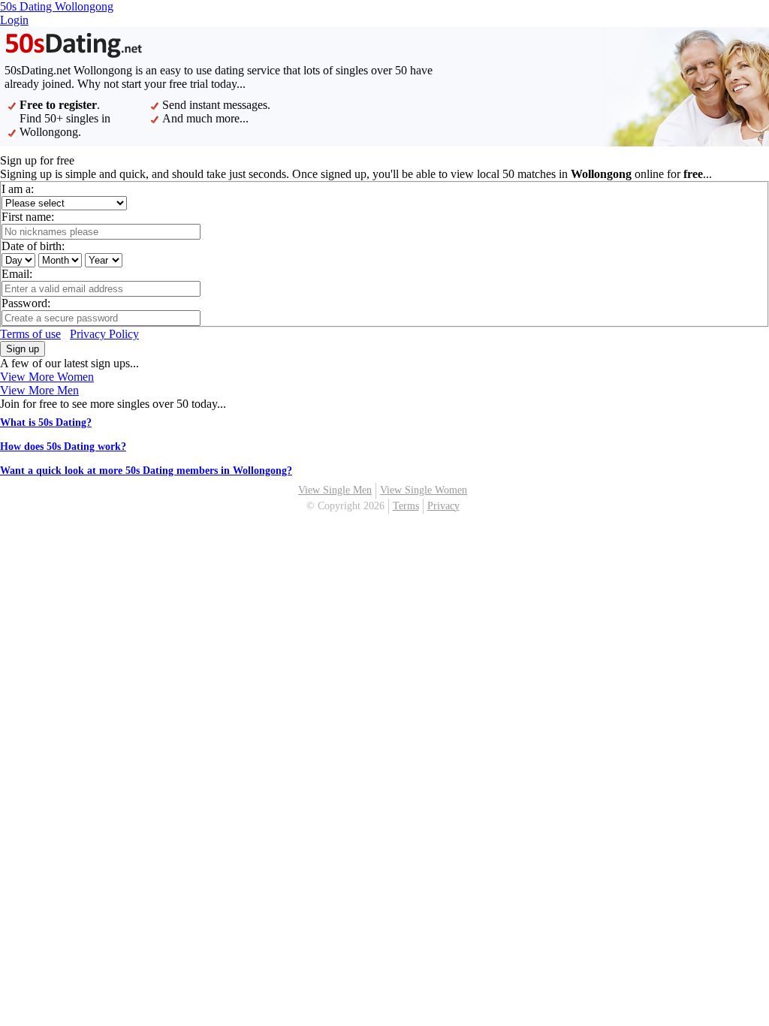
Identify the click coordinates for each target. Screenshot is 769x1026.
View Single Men (335, 490)
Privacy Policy (104, 333)
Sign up (22, 349)
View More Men (39, 390)
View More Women (47, 376)
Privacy (443, 505)
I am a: (18, 189)
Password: (26, 303)
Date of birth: (33, 246)
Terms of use (30, 333)
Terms (406, 505)
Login (14, 20)
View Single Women (423, 490)
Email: (17, 273)
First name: (28, 216)
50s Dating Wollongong (56, 6)
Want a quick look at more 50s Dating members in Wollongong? (146, 470)
